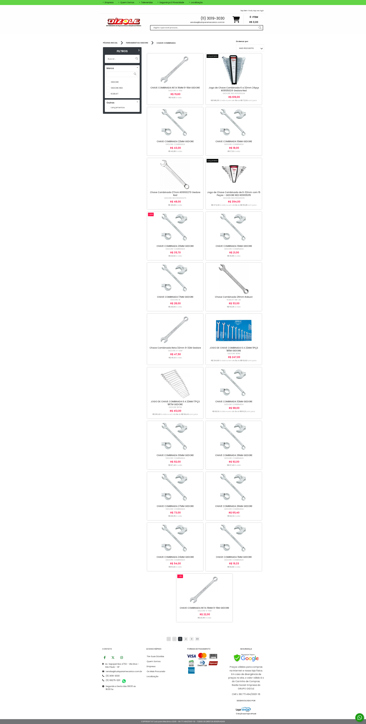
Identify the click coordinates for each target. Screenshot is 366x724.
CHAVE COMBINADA (166, 43)
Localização (196, 2)
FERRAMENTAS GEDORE (137, 43)
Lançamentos (118, 107)
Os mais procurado (156, 671)
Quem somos (126, 2)
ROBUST (115, 93)
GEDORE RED (117, 87)
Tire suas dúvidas (155, 656)
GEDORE (115, 82)
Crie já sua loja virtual (246, 713)
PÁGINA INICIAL (110, 43)
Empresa (108, 2)
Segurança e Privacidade (170, 2)
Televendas (146, 2)
